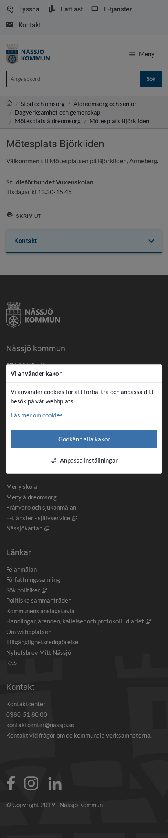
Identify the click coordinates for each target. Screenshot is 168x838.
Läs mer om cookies (37, 415)
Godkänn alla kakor (84, 439)
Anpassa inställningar (89, 460)
